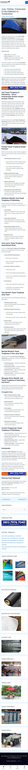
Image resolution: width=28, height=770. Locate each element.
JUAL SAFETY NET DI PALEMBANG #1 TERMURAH (12, 540)
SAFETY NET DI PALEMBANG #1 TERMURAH (11, 536)
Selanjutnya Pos (22, 499)
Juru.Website (19, 761)
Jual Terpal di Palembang (9, 69)
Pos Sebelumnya (5, 499)
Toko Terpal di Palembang (10, 71)
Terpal (3, 16)
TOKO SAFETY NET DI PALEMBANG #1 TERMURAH (12, 538)
